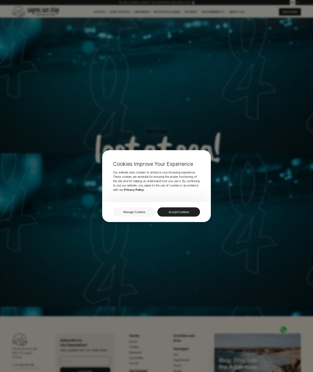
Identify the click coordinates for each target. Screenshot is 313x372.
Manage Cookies (134, 211)
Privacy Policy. (134, 189)
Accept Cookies (179, 211)
